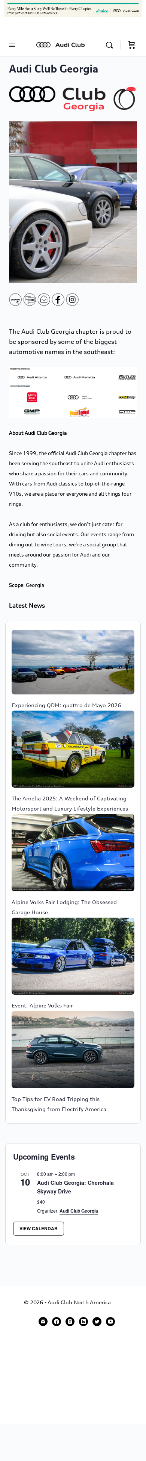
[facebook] (56, 1321)
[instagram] (70, 1321)
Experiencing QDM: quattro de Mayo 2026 (66, 705)
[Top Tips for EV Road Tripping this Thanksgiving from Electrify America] (73, 1049)
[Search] (111, 45)
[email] (43, 1321)
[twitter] (96, 1321)
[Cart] (132, 45)
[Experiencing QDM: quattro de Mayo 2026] (73, 662)
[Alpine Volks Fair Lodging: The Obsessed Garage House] (73, 852)
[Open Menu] (11, 44)
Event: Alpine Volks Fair (42, 1005)
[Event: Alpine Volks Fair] (73, 956)
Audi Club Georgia (79, 1210)
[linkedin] (83, 1321)
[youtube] (110, 1321)
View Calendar (38, 1228)
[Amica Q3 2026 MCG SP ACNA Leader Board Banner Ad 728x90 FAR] (73, 8)
